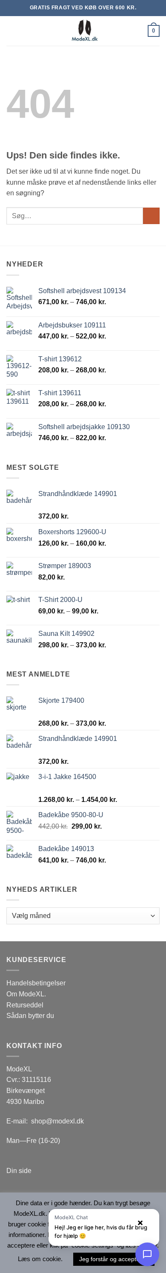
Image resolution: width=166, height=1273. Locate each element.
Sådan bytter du (30, 1015)
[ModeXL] (83, 31)
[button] (11, 30)
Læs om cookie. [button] (40, 1258)
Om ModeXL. (26, 994)
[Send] (151, 216)
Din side (18, 1170)
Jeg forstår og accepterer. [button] (114, 1259)
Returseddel (24, 1005)
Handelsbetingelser (36, 983)
